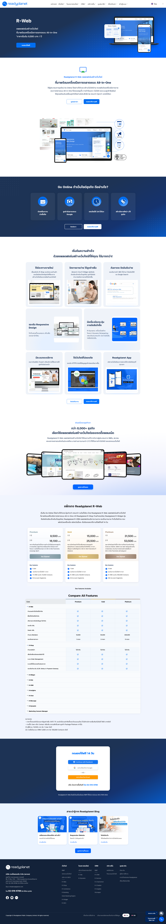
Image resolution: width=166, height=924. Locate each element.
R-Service (98, 878)
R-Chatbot (98, 885)
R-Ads (80, 874)
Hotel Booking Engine (68, 896)
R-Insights (98, 889)
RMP (63, 870)
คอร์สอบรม (110, 870)
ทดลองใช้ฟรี (26, 45)
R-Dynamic (82, 878)
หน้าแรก (54, 4)
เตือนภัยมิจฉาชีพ (125, 881)
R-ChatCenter (99, 882)
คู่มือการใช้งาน (124, 874)
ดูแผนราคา (74, 102)
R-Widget (65, 899)
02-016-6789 (14, 890)
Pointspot (98, 892)
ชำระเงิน (122, 870)
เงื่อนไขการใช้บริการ (89, 915)
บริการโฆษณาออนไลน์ (85, 870)
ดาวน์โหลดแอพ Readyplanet (128, 877)
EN (134, 915)
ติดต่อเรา (73, 227)
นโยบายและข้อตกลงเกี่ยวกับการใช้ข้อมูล (108, 915)
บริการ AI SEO (66, 877)
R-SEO (64, 903)
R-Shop (64, 885)
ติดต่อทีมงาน (74, 401)
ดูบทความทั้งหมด (83, 851)
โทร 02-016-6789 (91, 785)
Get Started (45, 556)
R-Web (64, 882)
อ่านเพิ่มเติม (42, 842)
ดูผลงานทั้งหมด (83, 487)
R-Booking (65, 892)
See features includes (83, 588)
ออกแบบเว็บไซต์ (66, 874)
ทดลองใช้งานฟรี (91, 102)
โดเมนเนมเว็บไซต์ (112, 874)
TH (127, 915)
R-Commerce (66, 889)
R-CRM (97, 874)
